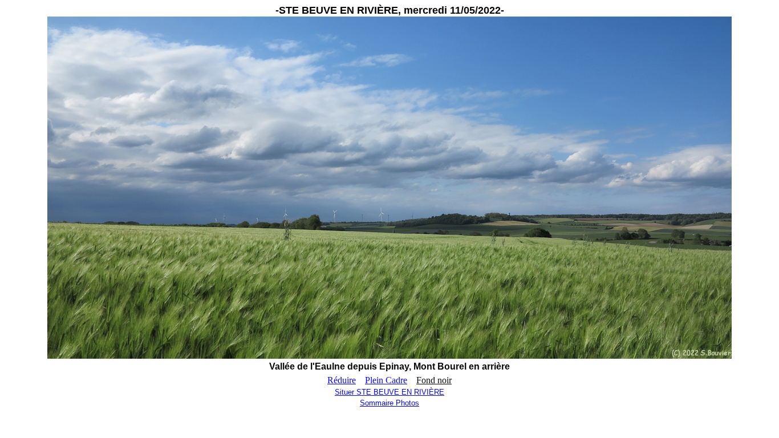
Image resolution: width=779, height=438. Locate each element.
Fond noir (434, 380)
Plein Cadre (386, 380)
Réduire (341, 380)
